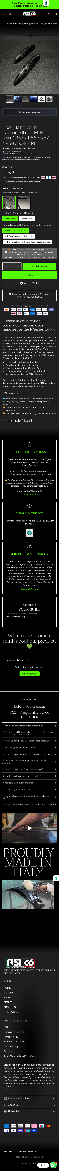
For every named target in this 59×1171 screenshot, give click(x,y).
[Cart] (55, 14)
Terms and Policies (29, 1163)
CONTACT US (29, 494)
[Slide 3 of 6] (25, 99)
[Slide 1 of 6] (10, 99)
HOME (7, 987)
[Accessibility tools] (46, 3)
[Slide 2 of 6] (17, 99)
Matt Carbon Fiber (24, 196)
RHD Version (27, 218)
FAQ (6, 1027)
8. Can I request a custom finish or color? (21, 776)
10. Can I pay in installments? (16, 789)
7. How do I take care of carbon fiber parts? (22, 769)
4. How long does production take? (18, 747)
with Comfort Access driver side (18, 235)
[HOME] (3, 24)
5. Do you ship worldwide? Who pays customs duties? (27, 754)
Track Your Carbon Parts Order (20, 1056)
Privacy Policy (11, 1036)
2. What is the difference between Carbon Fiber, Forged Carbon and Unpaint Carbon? (28, 733)
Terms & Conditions (14, 1041)
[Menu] (3, 13)
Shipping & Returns (29, 589)
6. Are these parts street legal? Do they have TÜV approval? (25, 762)
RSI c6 (24, 1157)
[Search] (10, 14)
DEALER (8, 1002)
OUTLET (8, 992)
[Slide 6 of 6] (49, 99)
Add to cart (41, 266)
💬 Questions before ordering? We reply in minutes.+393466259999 (29, 295)
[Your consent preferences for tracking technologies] (56, 878)
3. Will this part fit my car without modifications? (25, 741)
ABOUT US (10, 1007)
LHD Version (10, 218)
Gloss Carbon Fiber (9, 196)
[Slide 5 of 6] (41, 99)
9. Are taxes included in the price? (18, 783)
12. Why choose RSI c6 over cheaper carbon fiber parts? (28, 804)
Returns (8, 1051)
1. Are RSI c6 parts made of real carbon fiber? (23, 726)
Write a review (29, 673)
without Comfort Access (15, 230)
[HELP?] (53, 1165)
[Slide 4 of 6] (33, 99)
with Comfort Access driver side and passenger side (27, 241)
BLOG (7, 997)
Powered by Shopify (36, 1157)
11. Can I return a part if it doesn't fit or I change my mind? (27, 797)
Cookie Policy (11, 1046)
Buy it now (29, 275)
